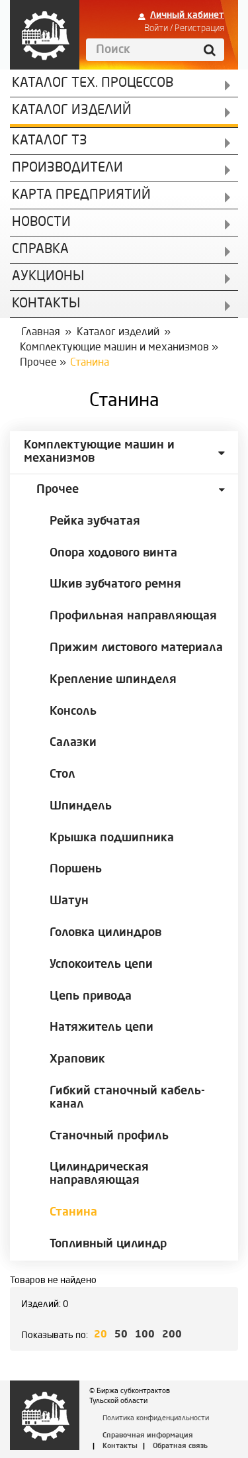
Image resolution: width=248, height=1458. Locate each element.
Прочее (38, 363)
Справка (40, 249)
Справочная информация (148, 1435)
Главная (40, 332)
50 (121, 1335)
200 (172, 1335)
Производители (67, 168)
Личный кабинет (187, 15)
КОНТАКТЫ (46, 304)
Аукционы (48, 277)
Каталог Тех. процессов (92, 83)
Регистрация (199, 28)
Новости (41, 222)
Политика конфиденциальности (156, 1418)
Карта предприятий (81, 195)
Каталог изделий (72, 110)
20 (100, 1335)
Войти (156, 28)
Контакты (120, 1446)
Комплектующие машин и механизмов (114, 347)
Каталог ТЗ (49, 141)
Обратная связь (180, 1446)
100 (145, 1335)
